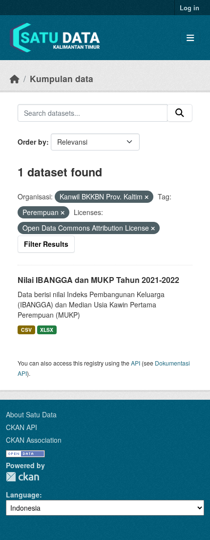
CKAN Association (34, 440)
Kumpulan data (61, 78)
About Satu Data (31, 414)
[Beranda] (15, 78)
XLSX (46, 329)
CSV (26, 329)
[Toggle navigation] (190, 38)
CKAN (22, 477)
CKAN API (21, 427)
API (135, 363)
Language (23, 494)
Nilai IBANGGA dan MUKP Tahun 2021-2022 (98, 279)
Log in (189, 7)
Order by (32, 142)
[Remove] (146, 197)
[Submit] (179, 113)
